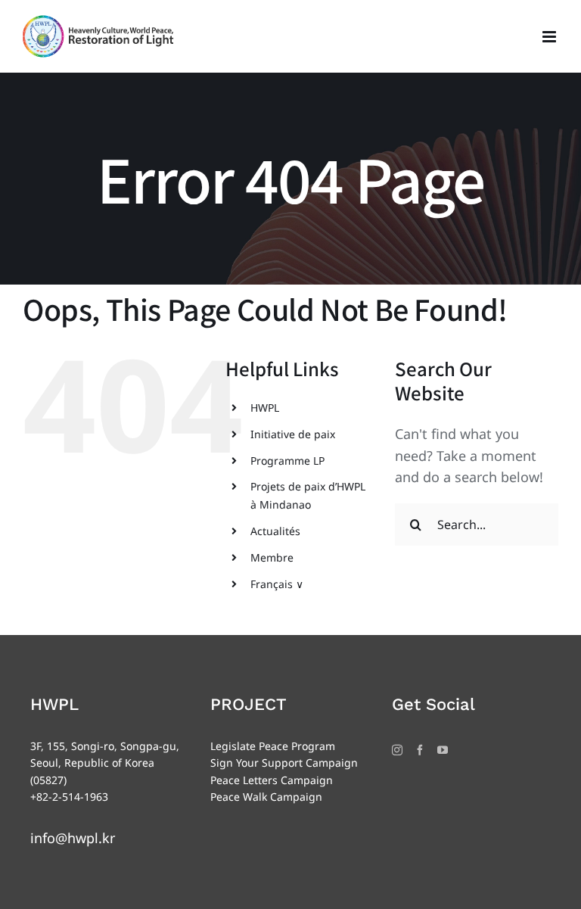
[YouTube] (442, 750)
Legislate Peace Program (272, 746)
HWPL (264, 407)
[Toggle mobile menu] (550, 37)
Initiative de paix (292, 434)
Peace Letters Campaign (271, 780)
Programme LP (287, 460)
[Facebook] (420, 750)
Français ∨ (276, 584)
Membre (272, 557)
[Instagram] (397, 750)
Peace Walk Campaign (266, 796)
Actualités (275, 531)
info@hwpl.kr (72, 838)
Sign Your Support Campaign (284, 762)
